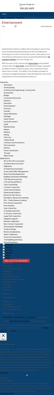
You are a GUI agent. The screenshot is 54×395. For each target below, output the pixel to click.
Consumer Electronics (12, 98)
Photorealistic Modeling (13, 226)
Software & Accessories (12, 269)
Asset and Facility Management (16, 171)
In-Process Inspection (12, 213)
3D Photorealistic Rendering (14, 279)
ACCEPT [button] (13, 331)
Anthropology (9, 87)
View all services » (10, 282)
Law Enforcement (11, 121)
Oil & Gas (7, 137)
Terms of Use (8, 317)
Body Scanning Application (14, 174)
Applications (5, 158)
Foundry (7, 111)
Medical (7, 132)
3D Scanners (8, 266)
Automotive (8, 93)
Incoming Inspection (12, 211)
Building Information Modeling (15, 177)
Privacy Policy (20, 317)
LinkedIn (8, 253)
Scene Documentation (12, 237)
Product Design (10, 229)
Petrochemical (9, 145)
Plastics (7, 148)
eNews (8, 258)
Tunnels (7, 153)
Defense (7, 100)
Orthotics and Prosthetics (14, 142)
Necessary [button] (4, 373)
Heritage (7, 116)
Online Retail (9, 140)
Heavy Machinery (10, 114)
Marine (6, 129)
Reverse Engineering (12, 232)
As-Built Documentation (13, 169)
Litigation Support (11, 219)
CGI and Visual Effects (13, 182)
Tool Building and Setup (13, 240)
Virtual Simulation (11, 242)
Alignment (8, 166)
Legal (6, 124)
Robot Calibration (11, 234)
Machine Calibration (11, 221)
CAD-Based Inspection (13, 179)
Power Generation (11, 150)
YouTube (8, 250)
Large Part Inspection (12, 216)
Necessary (4, 378)
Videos (8, 255)
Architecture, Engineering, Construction (19, 90)
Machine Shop (9, 127)
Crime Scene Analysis (12, 190)
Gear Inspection (10, 208)
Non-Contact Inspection (13, 224)
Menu (4, 14)
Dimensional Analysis (12, 192)
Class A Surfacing (10, 184)
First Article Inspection (13, 203)
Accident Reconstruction (14, 163)
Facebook (9, 245)
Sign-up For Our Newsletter (16, 261)
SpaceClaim (33, 63)
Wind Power (8, 156)
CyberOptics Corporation (19, 321)
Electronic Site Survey (12, 195)
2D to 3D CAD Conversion (14, 161)
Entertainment (9, 106)
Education (8, 103)
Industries (4, 82)
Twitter (8, 247)
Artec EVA (20, 66)
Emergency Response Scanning (16, 198)
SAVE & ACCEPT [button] (7, 394)
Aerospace (8, 85)
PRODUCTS (8, 263)
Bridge (6, 95)
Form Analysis (9, 205)
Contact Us (31, 317)
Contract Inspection (12, 187)
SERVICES (7, 271)
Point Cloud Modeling (11, 276)
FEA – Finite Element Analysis (15, 200)
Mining (6, 135)
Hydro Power (9, 119)
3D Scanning (8, 274)
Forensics (7, 108)
